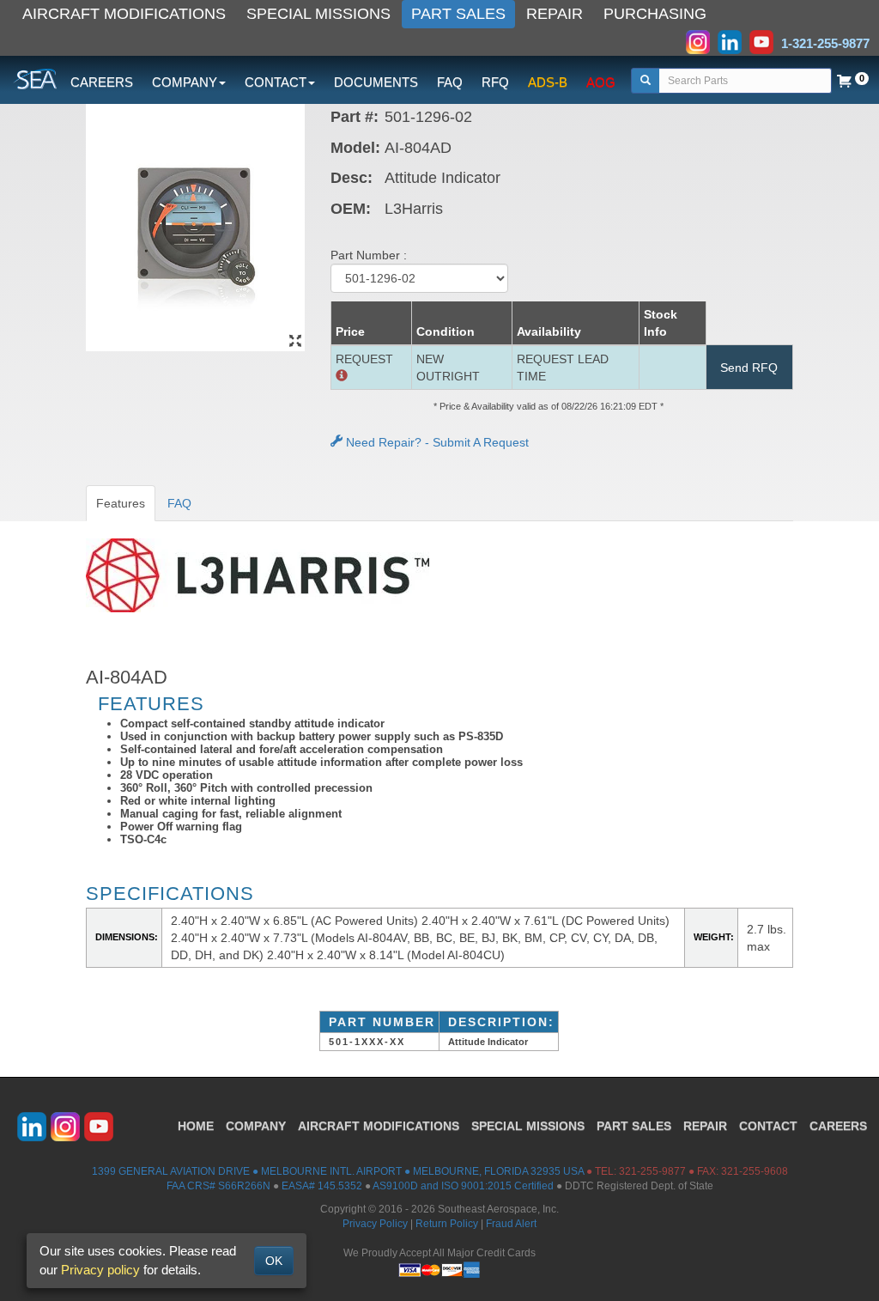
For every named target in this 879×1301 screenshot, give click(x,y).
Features (120, 503)
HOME (196, 1126)
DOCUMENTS (376, 82)
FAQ (450, 82)
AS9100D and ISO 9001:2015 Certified (463, 1186)
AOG (600, 82)
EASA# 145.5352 (322, 1186)
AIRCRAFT (378, 1126)
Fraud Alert (511, 1224)
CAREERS (101, 82)
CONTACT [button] (275, 82)
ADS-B (547, 82)
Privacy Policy (375, 1224)
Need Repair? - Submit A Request (436, 442)
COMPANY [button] (184, 82)
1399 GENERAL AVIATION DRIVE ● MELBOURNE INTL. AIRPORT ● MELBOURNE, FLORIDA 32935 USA (338, 1171)
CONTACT (768, 1126)
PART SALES (458, 13)
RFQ (495, 82)
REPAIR (554, 13)
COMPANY (256, 1126)
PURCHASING (654, 13)
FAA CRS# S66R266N (218, 1186)
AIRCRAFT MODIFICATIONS (124, 13)
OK (273, 1261)
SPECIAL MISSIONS (318, 13)
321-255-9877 (652, 1171)
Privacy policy (100, 1269)
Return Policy (446, 1224)
